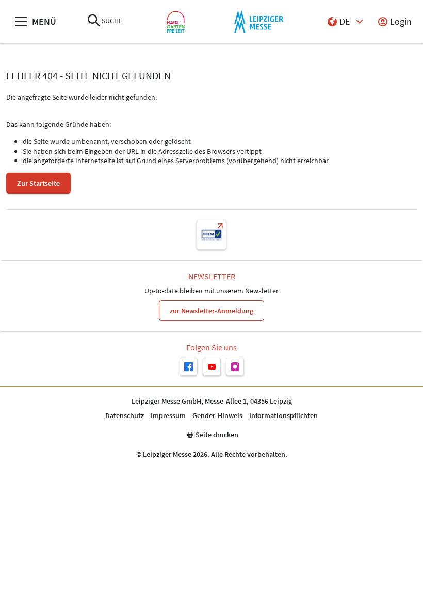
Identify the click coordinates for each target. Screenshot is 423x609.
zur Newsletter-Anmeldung (211, 310)
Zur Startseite (38, 183)
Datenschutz (124, 415)
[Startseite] (175, 22)
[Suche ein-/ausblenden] (94, 21)
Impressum (168, 415)
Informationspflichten (283, 415)
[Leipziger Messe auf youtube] (212, 367)
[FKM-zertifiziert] (211, 235)
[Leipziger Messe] (258, 22)
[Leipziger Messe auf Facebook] (189, 367)
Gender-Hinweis (217, 415)
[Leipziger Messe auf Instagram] (235, 367)
